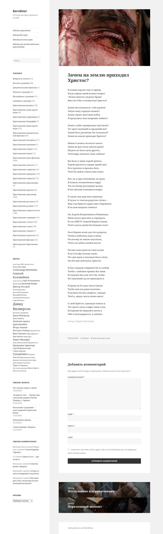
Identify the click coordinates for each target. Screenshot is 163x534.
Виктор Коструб (21, 286)
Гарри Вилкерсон (18, 300)
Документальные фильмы (25, 87)
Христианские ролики (23, 206)
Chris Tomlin (16, 264)
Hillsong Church (29, 264)
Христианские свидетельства (26, 210)
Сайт (70, 437)
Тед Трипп (31, 354)
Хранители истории (29, 360)
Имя (71, 414)
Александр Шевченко (25, 269)
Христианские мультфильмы (26, 158)
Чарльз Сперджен (20, 365)
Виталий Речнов (20, 295)
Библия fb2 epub (20, 35)
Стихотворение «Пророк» (24, 427)
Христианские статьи (23, 222)
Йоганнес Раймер (21, 330)
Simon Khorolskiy (19, 267)
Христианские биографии (24, 121)
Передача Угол (32, 343)
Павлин (85, 338)
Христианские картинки (24, 144)
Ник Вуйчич (18, 336)
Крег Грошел (20, 333)
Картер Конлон (35, 331)
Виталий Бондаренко (20, 292)
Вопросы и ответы (21, 78)
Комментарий (76, 377)
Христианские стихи (22, 226)
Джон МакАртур (21, 315)
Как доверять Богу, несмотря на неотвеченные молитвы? (26, 481)
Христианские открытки (24, 169)
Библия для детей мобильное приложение (26, 45)
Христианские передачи (24, 174)
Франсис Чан (17, 360)
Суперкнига (20, 354)
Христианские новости (23, 165)
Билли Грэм (17, 284)
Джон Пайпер (18, 318)
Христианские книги (22, 153)
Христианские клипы (22, 149)
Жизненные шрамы (22, 420)
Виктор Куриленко (19, 290)
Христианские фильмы (23, 240)
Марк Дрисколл (32, 334)
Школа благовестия (19, 371)
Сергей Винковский (22, 348)
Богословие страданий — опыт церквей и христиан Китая (24, 410)
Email (71, 426)
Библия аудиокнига (21, 30)
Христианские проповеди (24, 194)
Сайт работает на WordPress (80, 528)
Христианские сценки (23, 231)
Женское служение (21, 92)
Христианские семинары (24, 217)
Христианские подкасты (24, 178)
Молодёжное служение (23, 96)
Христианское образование (25, 244)
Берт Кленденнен (31, 280)
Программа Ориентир (24, 345)
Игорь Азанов (20, 327)
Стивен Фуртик (19, 351)
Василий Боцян (29, 283)
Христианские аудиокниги (25, 117)
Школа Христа (33, 368)
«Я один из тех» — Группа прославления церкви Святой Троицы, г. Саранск (26, 398)
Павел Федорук (21, 339)
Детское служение (21, 83)
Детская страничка (20, 313)
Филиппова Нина (29, 357)
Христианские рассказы (24, 201)
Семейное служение (22, 101)
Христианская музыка (23, 105)
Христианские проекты (23, 190)
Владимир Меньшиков (21, 298)
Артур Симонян (18, 281)
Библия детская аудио (23, 39)
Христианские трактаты (24, 235)
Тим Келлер (18, 357)
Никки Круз (27, 336)
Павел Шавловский (20, 343)
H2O (22, 264)
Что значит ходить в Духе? (25, 388)
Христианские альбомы (21, 363)
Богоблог (20, 11)
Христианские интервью (24, 140)
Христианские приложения (25, 183)
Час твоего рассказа (20, 368)
